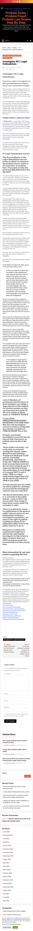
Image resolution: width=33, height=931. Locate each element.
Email (6, 700)
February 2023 (7, 873)
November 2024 (8, 835)
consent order (8, 130)
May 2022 (6, 900)
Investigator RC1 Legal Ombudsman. (14, 640)
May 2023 (6, 863)
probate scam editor (9, 67)
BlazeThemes (21, 928)
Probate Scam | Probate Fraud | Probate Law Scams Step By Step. (16, 18)
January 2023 (7, 876)
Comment (7, 674)
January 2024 (7, 845)
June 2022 (6, 897)
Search (4, 773)
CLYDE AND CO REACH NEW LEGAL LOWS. (16, 792)
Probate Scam (7, 58)
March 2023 (6, 869)
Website (6, 707)
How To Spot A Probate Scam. (12, 55)
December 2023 (8, 849)
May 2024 (6, 842)
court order (17, 121)
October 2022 (7, 883)
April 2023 (6, 866)
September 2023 (8, 856)
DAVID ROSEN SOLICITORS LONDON (14, 911)
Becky (4, 818)
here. (7, 261)
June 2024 (6, 838)
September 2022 (8, 887)
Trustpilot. (6, 256)
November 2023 (8, 852)
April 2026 (6, 832)
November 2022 (8, 880)
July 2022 (6, 894)
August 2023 (7, 859)
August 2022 (7, 890)
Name (6, 694)
